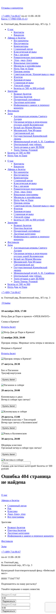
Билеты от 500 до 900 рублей (29, 88)
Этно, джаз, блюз (23, 60)
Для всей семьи (22, 85)
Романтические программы (28, 57)
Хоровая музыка (22, 80)
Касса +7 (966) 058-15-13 (14, 18)
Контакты (19, 32)
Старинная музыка (24, 82)
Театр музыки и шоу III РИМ (29, 147)
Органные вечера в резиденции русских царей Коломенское (30, 123)
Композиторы (21, 46)
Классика (12, 511)
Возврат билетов (22, 94)
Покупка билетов (23, 96)
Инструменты (21, 43)
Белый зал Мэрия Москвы (27, 127)
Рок (9, 508)
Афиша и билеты (16, 37)
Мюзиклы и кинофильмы (27, 66)
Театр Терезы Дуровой (26, 150)
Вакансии (19, 35)
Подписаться (8, 601)
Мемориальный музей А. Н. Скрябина (34, 141)
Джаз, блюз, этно (16, 514)
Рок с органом (21, 54)
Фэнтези (18, 77)
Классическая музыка (25, 51)
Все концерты (21, 40)
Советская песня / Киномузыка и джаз (34, 74)
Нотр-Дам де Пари (23, 68)
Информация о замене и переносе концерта (30, 536)
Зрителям (12, 91)
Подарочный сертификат (27, 99)
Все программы (15, 517)
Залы (10, 113)
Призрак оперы (22, 71)
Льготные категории (25, 102)
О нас (10, 29)
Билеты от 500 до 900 (18, 152)
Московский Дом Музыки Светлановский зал (27, 131)
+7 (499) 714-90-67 (11, 16)
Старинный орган (23, 49)
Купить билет (8, 327)
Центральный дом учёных (28, 144)
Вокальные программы (26, 63)
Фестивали (13, 110)
